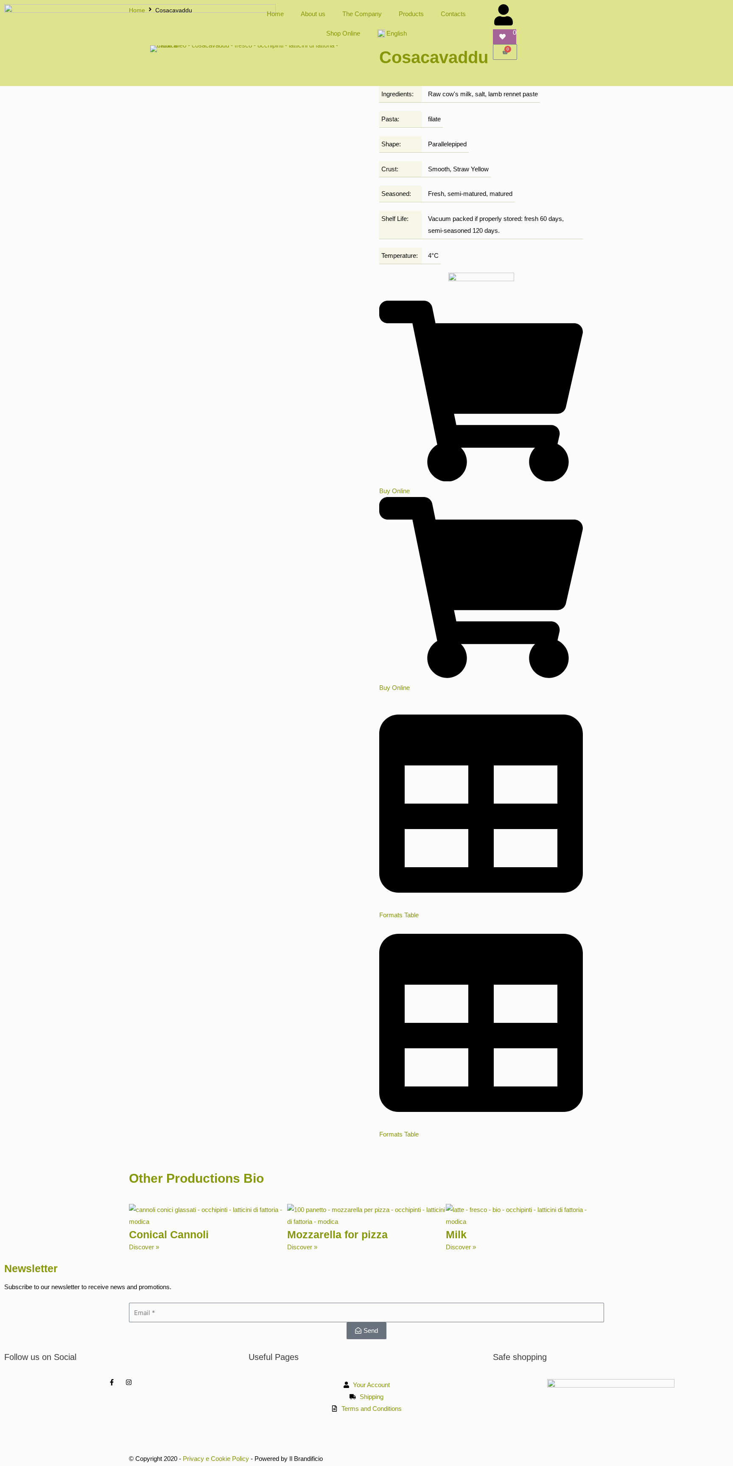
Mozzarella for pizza (337, 1234)
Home (137, 10)
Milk (456, 1234)
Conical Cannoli (169, 1234)
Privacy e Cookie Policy (216, 1458)
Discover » (144, 1247)
